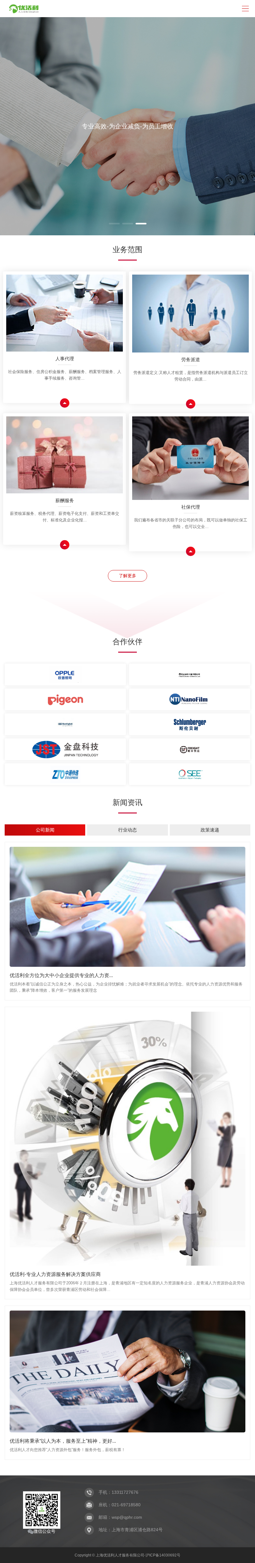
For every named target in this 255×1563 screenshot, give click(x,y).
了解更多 (127, 575)
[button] (114, 223)
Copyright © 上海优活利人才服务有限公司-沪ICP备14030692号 (127, 1555)
